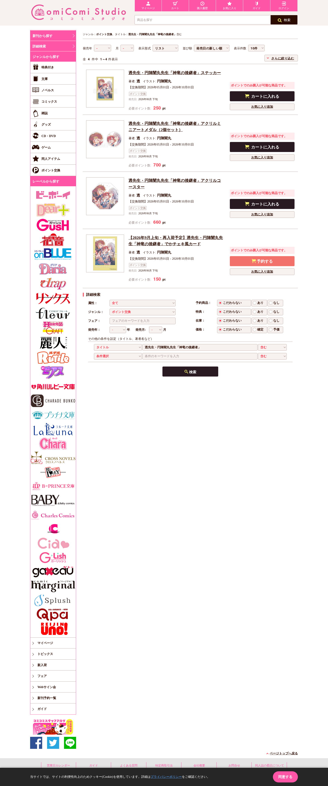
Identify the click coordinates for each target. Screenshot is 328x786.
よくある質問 (128, 765)
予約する (265, 261)
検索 (287, 20)
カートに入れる (265, 96)
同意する (285, 777)
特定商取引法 (164, 765)
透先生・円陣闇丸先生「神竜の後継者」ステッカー (175, 73)
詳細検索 (39, 46)
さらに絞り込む (282, 58)
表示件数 (240, 48)
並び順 (187, 48)
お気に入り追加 (262, 106)
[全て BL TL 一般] (143, 303)
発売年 (87, 48)
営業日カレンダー (58, 765)
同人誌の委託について (269, 765)
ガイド (93, 765)
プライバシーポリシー (166, 776)
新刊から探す (43, 36)
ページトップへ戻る (284, 753)
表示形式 (144, 48)
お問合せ (234, 765)
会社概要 (199, 765)
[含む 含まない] (272, 347)
